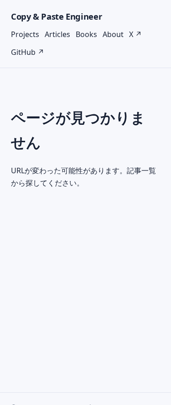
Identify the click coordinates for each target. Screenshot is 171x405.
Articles (57, 34)
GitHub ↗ (27, 52)
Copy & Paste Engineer (56, 16)
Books (86, 34)
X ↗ (135, 34)
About (113, 34)
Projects (25, 34)
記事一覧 (141, 170)
